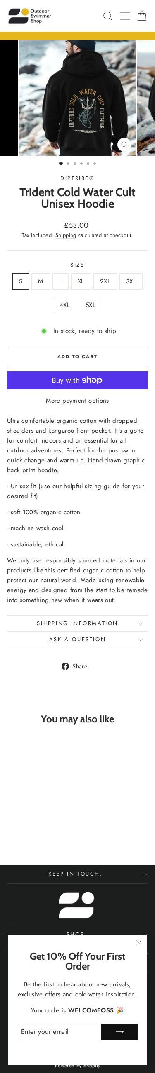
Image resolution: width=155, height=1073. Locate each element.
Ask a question (77, 639)
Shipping (65, 235)
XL (81, 281)
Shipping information (77, 623)
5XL (90, 304)
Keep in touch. (75, 874)
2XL (105, 281)
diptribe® (77, 178)
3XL (131, 281)
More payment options (77, 400)
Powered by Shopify (77, 1065)
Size (77, 265)
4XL (65, 304)
